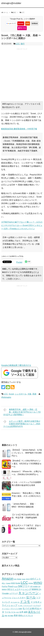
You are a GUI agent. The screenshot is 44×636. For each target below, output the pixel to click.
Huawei (8, 583)
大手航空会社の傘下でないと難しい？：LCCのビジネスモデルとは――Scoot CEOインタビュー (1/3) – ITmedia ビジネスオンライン (21, 225)
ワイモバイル (10, 612)
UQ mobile (34, 586)
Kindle (18, 583)
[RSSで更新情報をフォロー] (13, 387)
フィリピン (6, 609)
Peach (11, 586)
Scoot (11, 394)
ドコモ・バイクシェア (25, 605)
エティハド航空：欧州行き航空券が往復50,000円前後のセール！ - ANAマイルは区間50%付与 (21, 423)
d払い (4, 583)
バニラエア (37, 605)
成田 (26, 612)
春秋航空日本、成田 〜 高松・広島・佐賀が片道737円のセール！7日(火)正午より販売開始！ (22, 412)
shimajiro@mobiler (11, 3)
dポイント (35, 579)
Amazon (7, 578)
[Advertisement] (22, 74)
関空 (6, 615)
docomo (20, 23)
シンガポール (21, 394)
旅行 (23, 44)
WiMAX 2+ (36, 589)
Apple (23, 579)
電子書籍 (10, 615)
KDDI (27, 23)
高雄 (34, 394)
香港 (16, 615)
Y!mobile (5, 593)
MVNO (38, 582)
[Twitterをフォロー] (3, 387)
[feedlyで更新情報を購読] (8, 387)
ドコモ (25, 602)
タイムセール (15, 602)
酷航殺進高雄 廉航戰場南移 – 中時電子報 (19, 129)
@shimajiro (6, 397)
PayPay (4, 586)
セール (31, 597)
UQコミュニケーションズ (19, 589)
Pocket (19, 262)
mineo (30, 583)
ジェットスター (19, 598)
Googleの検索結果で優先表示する (16, 365)
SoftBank (35, 23)
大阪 (29, 394)
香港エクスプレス (25, 616)
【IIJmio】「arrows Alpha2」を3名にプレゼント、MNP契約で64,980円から (27, 453)
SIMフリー (24, 586)
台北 (17, 612)
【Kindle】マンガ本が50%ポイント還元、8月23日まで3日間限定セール (26, 464)
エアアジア (13, 593)
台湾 (21, 612)
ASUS (28, 579)
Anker (19, 579)
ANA (15, 579)
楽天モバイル (22, 28)
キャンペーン (28, 593)
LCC (18, 44)
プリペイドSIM (16, 609)
